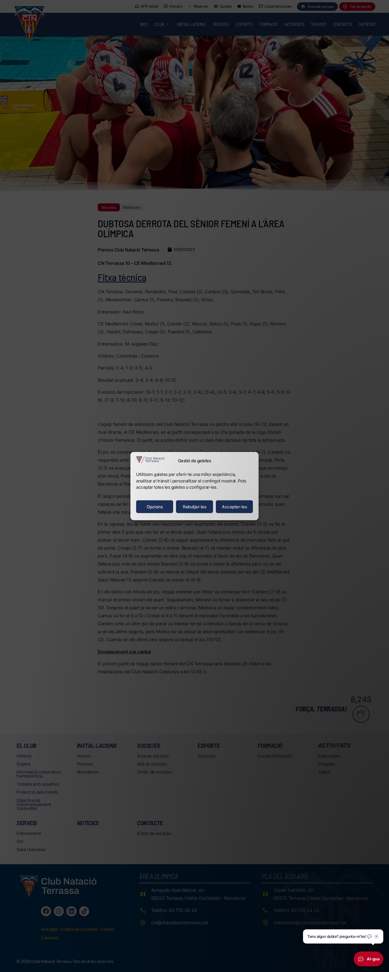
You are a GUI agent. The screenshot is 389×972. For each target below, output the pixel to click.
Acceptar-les (234, 506)
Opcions (155, 506)
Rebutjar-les (194, 506)
